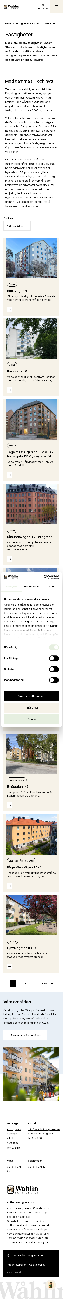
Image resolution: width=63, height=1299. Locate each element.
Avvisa (31, 719)
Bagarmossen (17, 779)
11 (34, 983)
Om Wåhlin (13, 1147)
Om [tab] (51, 586)
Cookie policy (37, 1264)
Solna (12, 284)
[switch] (54, 658)
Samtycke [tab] (11, 586)
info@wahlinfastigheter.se (44, 1129)
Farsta (12, 941)
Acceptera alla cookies (31, 695)
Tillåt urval (31, 707)
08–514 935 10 (36, 1166)
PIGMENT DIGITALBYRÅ (14, 1272)
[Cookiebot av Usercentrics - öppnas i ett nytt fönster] (44, 577)
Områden (8, 218)
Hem (8, 23)
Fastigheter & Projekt (28, 23)
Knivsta (13, 445)
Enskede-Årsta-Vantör (21, 860)
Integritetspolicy (17, 1264)
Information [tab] (31, 586)
